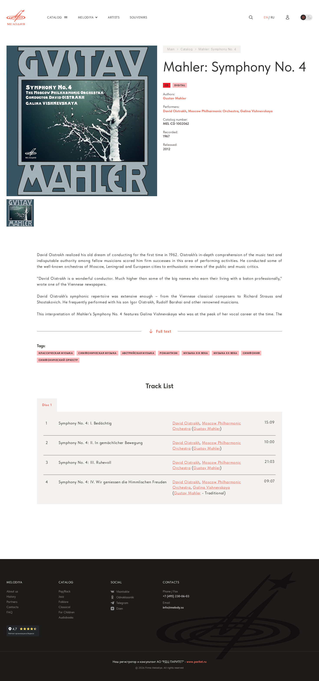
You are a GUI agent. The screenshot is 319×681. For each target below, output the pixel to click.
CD (167, 85)
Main (170, 49)
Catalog (186, 49)
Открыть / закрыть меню (65, 17)
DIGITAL (179, 85)
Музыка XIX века (195, 353)
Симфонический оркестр (58, 360)
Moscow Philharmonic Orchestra (213, 111)
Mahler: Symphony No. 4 (217, 49)
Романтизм (169, 353)
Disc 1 (47, 405)
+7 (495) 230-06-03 (176, 596)
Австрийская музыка (138, 353)
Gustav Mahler (174, 98)
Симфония (251, 353)
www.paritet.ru (196, 661)
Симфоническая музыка (97, 353)
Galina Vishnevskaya (256, 111)
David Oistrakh (174, 111)
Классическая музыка (56, 353)
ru (273, 17)
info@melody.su (173, 607)
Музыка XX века (225, 353)
